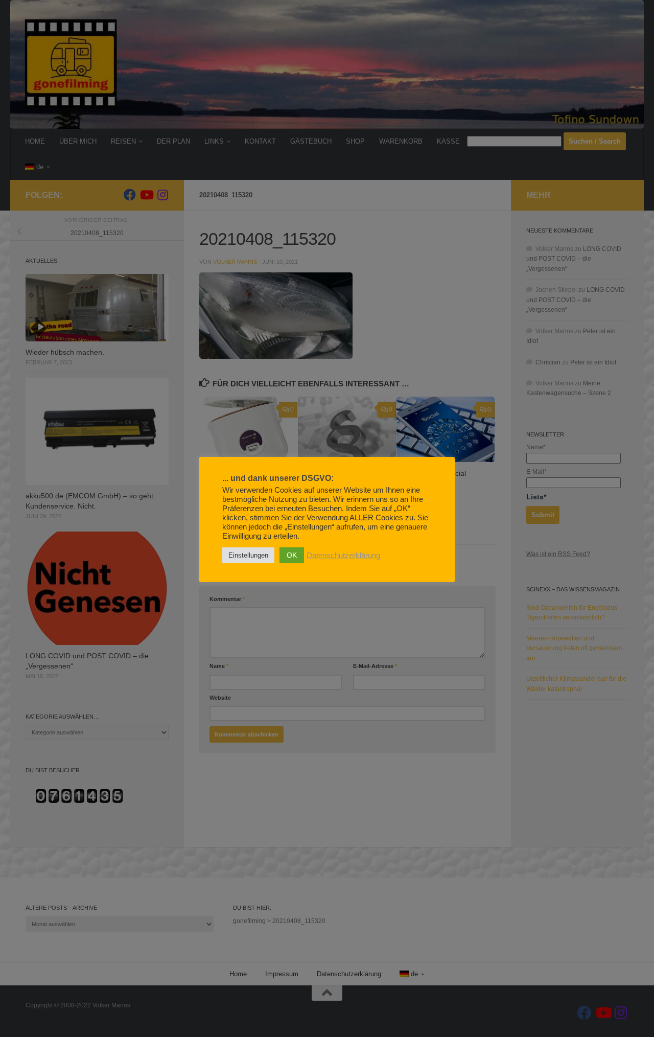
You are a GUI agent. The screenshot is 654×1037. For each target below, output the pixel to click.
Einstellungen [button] (248, 555)
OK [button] (292, 555)
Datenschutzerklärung (343, 555)
